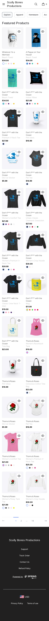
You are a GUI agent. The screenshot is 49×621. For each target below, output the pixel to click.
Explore (7, 14)
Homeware (33, 14)
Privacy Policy (17, 603)
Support (24, 549)
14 (33, 521)
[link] (12, 38)
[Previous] (4, 519)
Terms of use (32, 603)
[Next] (45, 519)
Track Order (24, 555)
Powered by (18, 577)
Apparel (19, 14)
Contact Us (24, 562)
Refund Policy (24, 568)
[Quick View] (19, 31)
